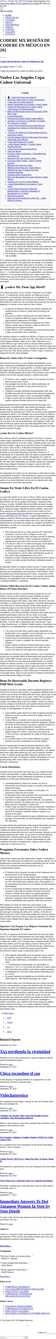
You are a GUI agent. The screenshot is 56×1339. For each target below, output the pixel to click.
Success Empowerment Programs (24, 1289)
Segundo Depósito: (15, 172)
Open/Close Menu (7, 3)
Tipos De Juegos (14, 151)
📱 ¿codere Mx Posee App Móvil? (21, 97)
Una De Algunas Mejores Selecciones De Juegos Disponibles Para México (27, 138)
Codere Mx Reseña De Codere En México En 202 (22, 61)
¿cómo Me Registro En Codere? (20, 142)
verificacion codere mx (15, 513)
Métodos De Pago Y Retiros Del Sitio (22, 170)
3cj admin (4, 66)
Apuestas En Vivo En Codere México (23, 182)
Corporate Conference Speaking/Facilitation (18, 1295)
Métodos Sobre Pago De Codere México (24, 168)
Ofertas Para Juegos (15, 196)
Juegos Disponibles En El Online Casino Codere (27, 104)
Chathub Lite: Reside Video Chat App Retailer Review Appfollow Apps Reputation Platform (24, 1117)
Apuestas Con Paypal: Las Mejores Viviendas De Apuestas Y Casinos (26, 122)
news (11, 1013)
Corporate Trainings (17, 1287)
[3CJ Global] (28, 3)
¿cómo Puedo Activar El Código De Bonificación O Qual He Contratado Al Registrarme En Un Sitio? (23, 191)
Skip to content (6, 11)
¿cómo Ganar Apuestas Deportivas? (22, 149)
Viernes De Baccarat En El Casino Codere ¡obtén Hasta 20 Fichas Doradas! (24, 108)
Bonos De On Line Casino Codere (21, 158)
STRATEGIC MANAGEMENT (19, 1306)
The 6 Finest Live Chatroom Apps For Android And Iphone (26, 1181)
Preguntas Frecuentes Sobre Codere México (25, 118)
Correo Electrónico (15, 116)
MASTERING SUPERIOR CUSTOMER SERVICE (27, 1313)
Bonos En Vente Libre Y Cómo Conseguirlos (26, 100)
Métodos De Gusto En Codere (19, 165)
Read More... (5, 1276)
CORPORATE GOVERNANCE (19, 1309)
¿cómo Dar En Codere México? (20, 102)
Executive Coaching (17, 1291)
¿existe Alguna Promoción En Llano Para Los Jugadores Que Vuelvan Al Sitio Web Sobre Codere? (26, 127)
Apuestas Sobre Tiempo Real (19, 175)
